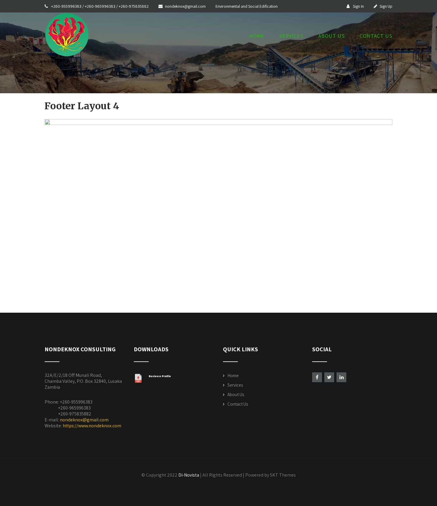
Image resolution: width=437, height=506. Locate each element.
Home (256, 36)
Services (291, 36)
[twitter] (329, 377)
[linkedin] (341, 377)
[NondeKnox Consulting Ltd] (67, 58)
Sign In (358, 6)
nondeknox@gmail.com (186, 6)
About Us (331, 36)
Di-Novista (188, 475)
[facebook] (317, 377)
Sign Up (386, 6)
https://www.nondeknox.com (92, 426)
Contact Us (376, 36)
